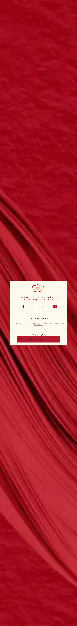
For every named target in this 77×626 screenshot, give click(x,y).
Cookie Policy (38, 325)
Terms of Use (47, 323)
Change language (38, 334)
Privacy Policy (56, 323)
